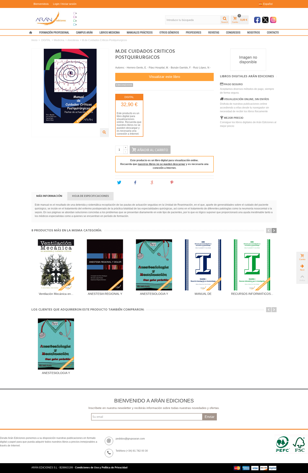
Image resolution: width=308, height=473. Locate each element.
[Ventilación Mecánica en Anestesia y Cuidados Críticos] (56, 264)
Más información (49, 196)
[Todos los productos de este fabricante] (248, 60)
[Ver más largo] (104, 132)
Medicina (59, 40)
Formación (83, 20)
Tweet (125, 182)
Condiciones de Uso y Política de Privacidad (101, 467)
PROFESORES (193, 32)
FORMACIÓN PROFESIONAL (54, 32)
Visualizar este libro (164, 77)
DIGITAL (46, 40)
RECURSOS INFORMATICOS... (252, 293)
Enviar (209, 417)
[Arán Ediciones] (51, 18)
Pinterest (180, 182)
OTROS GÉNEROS (169, 32)
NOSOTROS (253, 32)
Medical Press (85, 24)
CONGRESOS (233, 32)
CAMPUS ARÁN (84, 32)
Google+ (160, 182)
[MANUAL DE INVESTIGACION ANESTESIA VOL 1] (203, 264)
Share (142, 182)
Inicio (34, 40)
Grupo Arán (83, 13)
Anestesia (73, 40)
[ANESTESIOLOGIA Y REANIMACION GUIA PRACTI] (154, 264)
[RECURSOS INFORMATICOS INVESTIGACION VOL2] (252, 264)
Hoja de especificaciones (90, 196)
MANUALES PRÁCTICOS (140, 32)
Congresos (83, 17)
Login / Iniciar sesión (64, 4)
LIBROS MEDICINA (110, 32)
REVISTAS (213, 32)
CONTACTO (273, 32)
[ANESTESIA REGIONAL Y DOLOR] (105, 264)
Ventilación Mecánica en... (56, 293)
